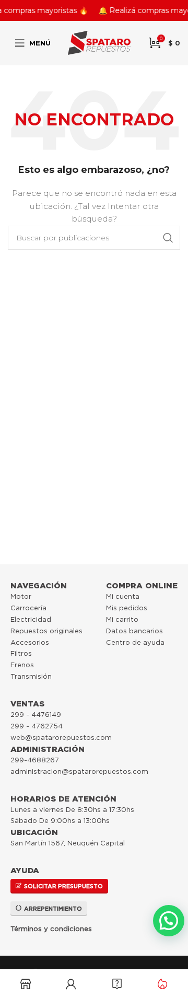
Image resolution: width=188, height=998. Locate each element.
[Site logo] (99, 42)
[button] (168, 920)
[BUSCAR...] (168, 238)
